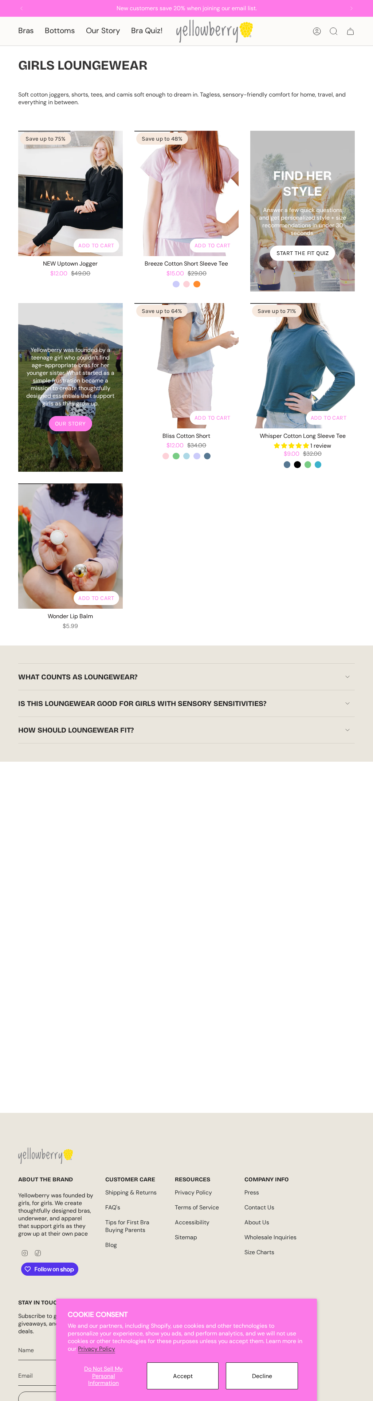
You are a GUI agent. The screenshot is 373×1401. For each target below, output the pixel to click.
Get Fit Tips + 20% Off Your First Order (80, 745)
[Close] (365, 7)
